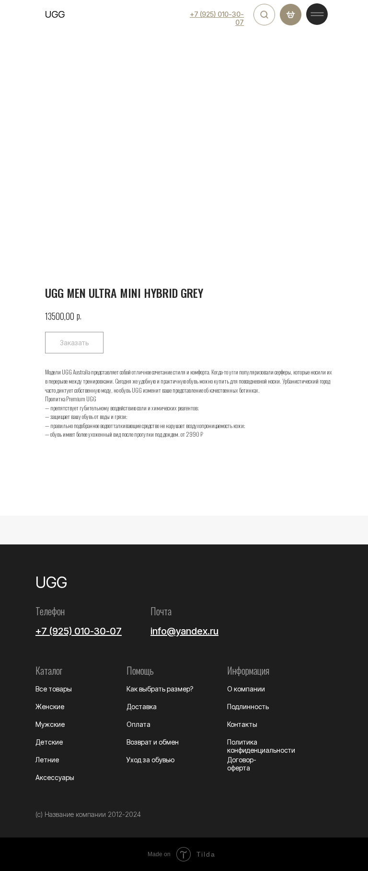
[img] (264, 14)
